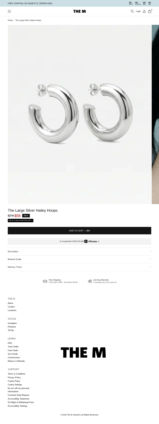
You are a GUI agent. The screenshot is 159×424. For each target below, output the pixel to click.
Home (10, 20)
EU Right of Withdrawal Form (21, 402)
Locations (12, 310)
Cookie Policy (14, 381)
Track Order (13, 346)
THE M (11, 299)
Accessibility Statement (18, 399)
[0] (149, 11)
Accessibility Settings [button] (17, 406)
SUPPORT (13, 369)
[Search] (132, 11)
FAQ (10, 343)
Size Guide (13, 354)
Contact (11, 307)
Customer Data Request (18, 395)
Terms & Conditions (16, 374)
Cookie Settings (15, 384)
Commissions (14, 357)
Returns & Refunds (16, 361)
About (10, 303)
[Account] (144, 11)
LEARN (12, 338)
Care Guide (13, 350)
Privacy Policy (14, 377)
